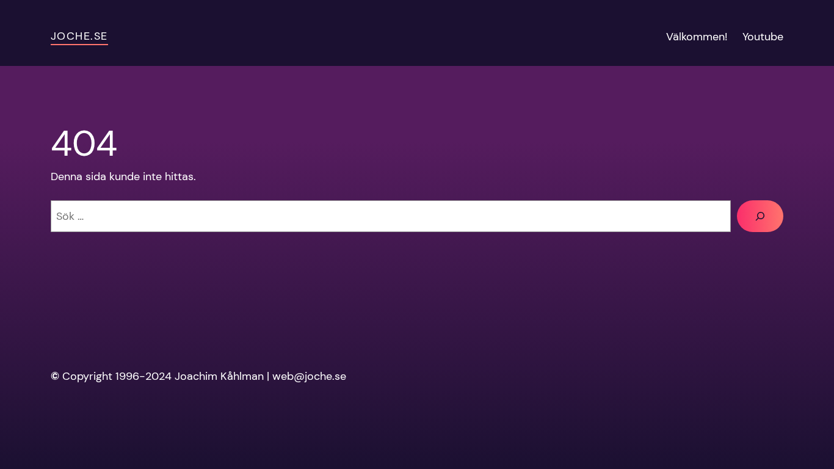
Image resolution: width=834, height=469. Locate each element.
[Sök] (760, 216)
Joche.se (79, 36)
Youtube (762, 36)
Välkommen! (697, 36)
